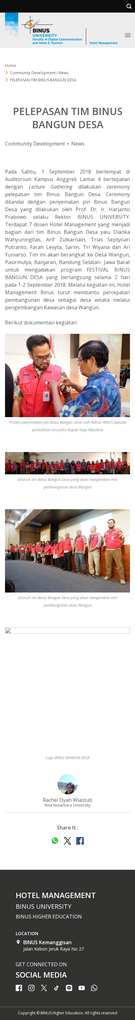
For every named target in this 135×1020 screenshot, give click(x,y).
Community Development (35, 143)
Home (10, 65)
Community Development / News (39, 72)
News (77, 143)
